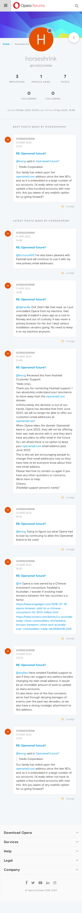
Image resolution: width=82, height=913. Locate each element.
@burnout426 (25, 255)
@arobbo (22, 672)
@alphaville (23, 307)
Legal (8, 860)
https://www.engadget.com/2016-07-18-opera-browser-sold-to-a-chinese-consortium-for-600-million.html (42, 608)
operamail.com (25, 176)
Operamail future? (47, 161)
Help (7, 851)
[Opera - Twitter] (33, 882)
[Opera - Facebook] (26, 882)
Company (12, 870)
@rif (18, 583)
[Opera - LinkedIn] (47, 882)
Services (11, 842)
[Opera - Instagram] (54, 882)
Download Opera (18, 833)
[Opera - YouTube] (40, 882)
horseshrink (25, 138)
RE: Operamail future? (31, 153)
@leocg (21, 161)
